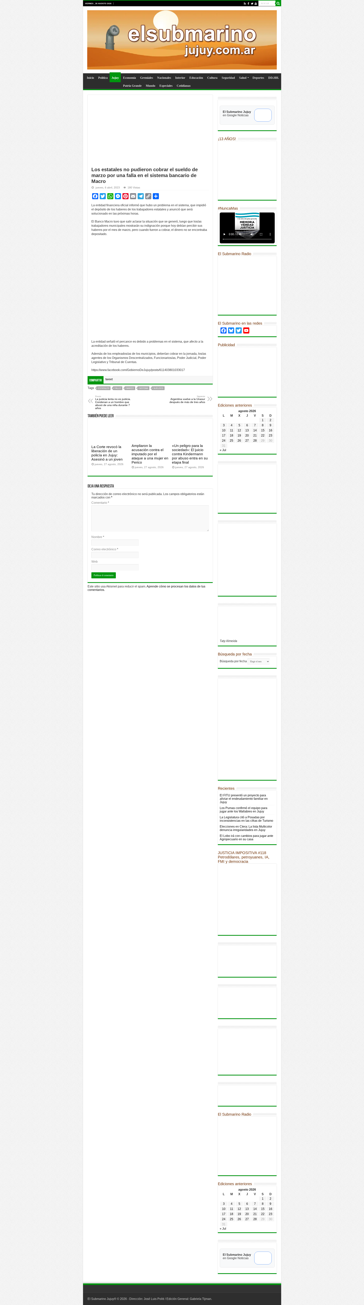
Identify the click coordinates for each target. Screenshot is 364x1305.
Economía (129, 77)
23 (270, 435)
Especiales (166, 85)
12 (239, 430)
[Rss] (244, 3)
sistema (143, 388)
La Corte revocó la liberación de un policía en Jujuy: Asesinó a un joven (107, 453)
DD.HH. (273, 77)
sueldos (158, 388)
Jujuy (115, 77)
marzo (130, 388)
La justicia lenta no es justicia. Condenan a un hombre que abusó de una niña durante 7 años (113, 402)
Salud (242, 77)
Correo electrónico (104, 549)
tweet (109, 379)
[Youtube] (255, 3)
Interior (180, 77)
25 (231, 440)
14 (255, 430)
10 (223, 430)
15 (262, 430)
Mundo (150, 85)
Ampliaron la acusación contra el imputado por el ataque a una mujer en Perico (150, 454)
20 (247, 435)
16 (270, 430)
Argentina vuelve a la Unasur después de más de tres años (187, 399)
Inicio (90, 77)
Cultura (212, 77)
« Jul (223, 450)
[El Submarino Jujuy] (182, 39)
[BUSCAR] (278, 3)
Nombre (97, 537)
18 (231, 435)
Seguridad (228, 77)
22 (262, 435)
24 (223, 440)
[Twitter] (252, 3)
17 (223, 435)
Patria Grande (132, 85)
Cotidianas (184, 85)
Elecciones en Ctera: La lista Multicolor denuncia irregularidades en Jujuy (246, 828)
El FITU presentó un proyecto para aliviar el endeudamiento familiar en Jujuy (244, 799)
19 (239, 435)
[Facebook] (248, 3)
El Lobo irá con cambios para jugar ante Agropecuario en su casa (246, 837)
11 (231, 430)
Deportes (258, 77)
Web (94, 561)
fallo (118, 388)
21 (255, 435)
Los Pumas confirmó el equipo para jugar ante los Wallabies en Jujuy (243, 809)
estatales (103, 388)
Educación (196, 77)
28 (255, 440)
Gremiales (146, 77)
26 (239, 440)
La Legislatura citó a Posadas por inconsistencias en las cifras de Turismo (246, 819)
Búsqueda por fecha (233, 661)
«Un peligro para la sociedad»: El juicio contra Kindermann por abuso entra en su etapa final (190, 454)
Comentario (100, 502)
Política (103, 77)
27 (247, 440)
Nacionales (164, 77)
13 (247, 430)
